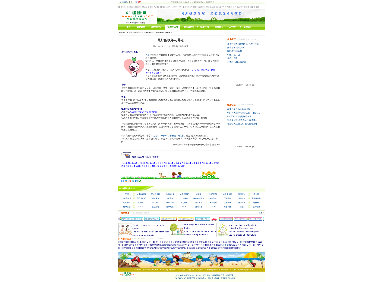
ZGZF (127, 194)
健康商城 (241, 203)
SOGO (213, 207)
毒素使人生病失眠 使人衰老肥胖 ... (243, 124)
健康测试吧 (184, 194)
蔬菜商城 (227, 203)
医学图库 (227, 198)
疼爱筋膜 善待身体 (236, 47)
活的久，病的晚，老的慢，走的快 (168, 136)
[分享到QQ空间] (126, 181)
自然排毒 (256, 203)
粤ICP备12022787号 (226, 275)
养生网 (256, 194)
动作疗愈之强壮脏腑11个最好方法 (243, 44)
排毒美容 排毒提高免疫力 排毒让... (243, 120)
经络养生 (155, 203)
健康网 (124, 2)
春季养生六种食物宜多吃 (238, 109)
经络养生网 (155, 194)
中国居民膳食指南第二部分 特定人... (244, 113)
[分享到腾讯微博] (133, 181)
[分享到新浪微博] (129, 181)
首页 (131, 32)
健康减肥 (170, 207)
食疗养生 (170, 198)
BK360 (184, 207)
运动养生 (126, 203)
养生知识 (149, 32)
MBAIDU (170, 203)
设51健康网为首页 (137, 23)
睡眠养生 (173, 270)
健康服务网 (227, 194)
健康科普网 (141, 194)
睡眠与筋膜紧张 (234, 51)
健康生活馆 (138, 32)
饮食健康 (184, 198)
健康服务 (198, 207)
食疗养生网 (126, 198)
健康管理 (256, 207)
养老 (147, 55)
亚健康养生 (182, 270)
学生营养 (146, 270)
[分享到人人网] (136, 181)
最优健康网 (256, 198)
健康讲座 (155, 198)
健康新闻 (225, 270)
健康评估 (241, 194)
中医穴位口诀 (233, 55)
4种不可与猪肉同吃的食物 (239, 116)
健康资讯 (126, 207)
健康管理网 (213, 194)
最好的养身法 (233, 58)
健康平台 (227, 207)
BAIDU (141, 207)
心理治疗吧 (141, 198)
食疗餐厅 (184, 203)
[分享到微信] (140, 181)
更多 (260, 213)
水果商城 (213, 203)
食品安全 (154, 270)
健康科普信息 (198, 198)
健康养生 (213, 198)
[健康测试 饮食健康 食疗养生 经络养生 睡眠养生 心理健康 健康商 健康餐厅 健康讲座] (137, 21)
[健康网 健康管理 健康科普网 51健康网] (127, 276)
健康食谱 (249, 270)
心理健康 (216, 270)
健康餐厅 (198, 203)
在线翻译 (155, 207)
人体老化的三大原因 (236, 62)
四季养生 (191, 270)
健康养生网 (169, 194)
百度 (242, 207)
